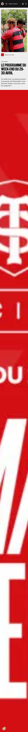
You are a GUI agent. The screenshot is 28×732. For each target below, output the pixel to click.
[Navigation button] (6, 4)
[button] (4, 728)
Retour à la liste (9, 55)
